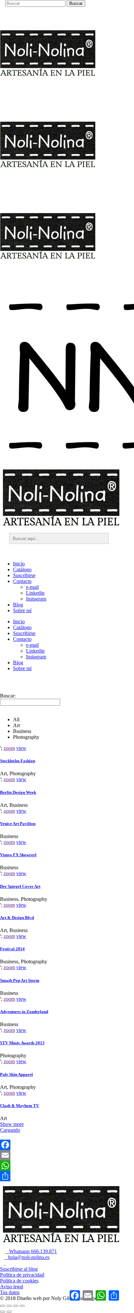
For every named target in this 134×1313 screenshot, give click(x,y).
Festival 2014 (12, 948)
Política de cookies (19, 1280)
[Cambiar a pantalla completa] (9, 1306)
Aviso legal (11, 1286)
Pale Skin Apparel (16, 1074)
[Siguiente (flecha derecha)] (9, 1312)
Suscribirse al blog (19, 1269)
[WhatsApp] (67, 1165)
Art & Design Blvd (17, 917)
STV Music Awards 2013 (22, 1042)
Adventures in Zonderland (24, 1011)
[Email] (67, 1155)
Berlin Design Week (18, 792)
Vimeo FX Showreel (18, 854)
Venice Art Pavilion (17, 823)
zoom (9, 748)
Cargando (10, 1130)
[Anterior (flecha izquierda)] (2, 1312)
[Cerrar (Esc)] (22, 1306)
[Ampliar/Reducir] (2, 1306)
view (21, 748)
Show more (12, 1124)
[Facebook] (67, 1145)
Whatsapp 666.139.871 (31, 1251)
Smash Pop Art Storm (19, 980)
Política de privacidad (22, 1275)
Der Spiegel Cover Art (20, 886)
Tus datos (10, 1292)
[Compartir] (67, 1176)
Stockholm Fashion (17, 760)
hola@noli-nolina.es (26, 1257)
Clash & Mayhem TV (19, 1105)
